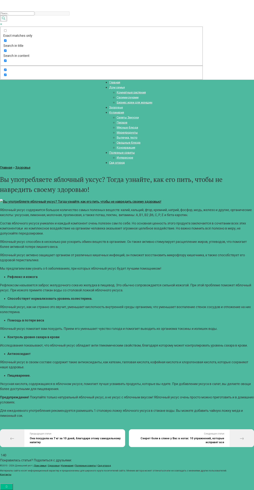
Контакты (5, 474)
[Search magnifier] (3, 18)
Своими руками (128, 97)
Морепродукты (127, 132)
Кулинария (116, 112)
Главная (114, 82)
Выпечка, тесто (127, 137)
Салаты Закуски (128, 117)
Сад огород (117, 162)
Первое (122, 122)
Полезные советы (122, 152)
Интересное (125, 157)
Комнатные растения (131, 92)
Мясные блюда (127, 127)
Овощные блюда (128, 142)
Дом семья (117, 87)
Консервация (126, 147)
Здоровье (116, 107)
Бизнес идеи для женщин (134, 102)
